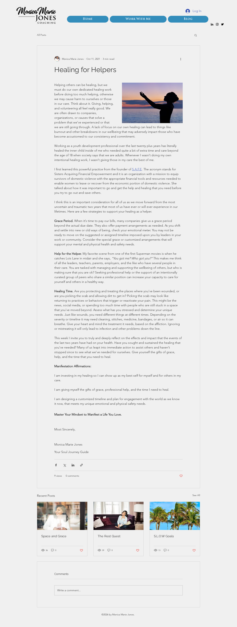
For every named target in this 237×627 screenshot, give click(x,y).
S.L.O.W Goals (164, 536)
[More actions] (181, 59)
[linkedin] (212, 24)
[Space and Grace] (62, 516)
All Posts (41, 34)
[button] (195, 35)
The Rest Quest (109, 536)
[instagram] (217, 24)
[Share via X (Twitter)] (64, 465)
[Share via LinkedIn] (73, 465)
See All (196, 495)
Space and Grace (53, 536)
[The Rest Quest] (119, 516)
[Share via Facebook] (56, 465)
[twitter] (222, 24)
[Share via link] (81, 465)
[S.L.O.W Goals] (175, 516)
